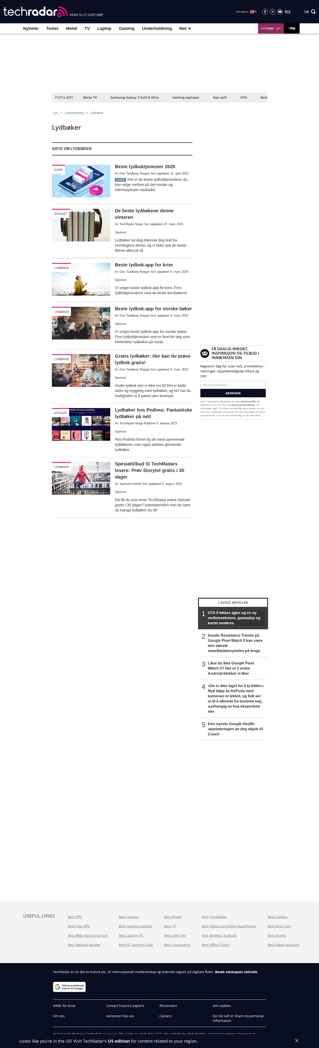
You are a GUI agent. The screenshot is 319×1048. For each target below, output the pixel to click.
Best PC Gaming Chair (136, 945)
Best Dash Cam (279, 926)
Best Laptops (129, 917)
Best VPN (75, 917)
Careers (166, 1016)
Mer (183, 28)
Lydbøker (96, 113)
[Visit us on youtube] (280, 11)
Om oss (59, 1016)
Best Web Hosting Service (88, 935)
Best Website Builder (84, 945)
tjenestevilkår (249, 401)
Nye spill (220, 97)
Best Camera (277, 917)
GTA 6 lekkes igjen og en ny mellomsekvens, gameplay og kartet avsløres (234, 618)
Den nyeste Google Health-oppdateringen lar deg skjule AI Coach (235, 729)
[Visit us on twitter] (272, 11)
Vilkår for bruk (64, 1005)
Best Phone (173, 917)
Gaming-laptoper (185, 97)
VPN (243, 97)
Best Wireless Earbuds (219, 935)
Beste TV (90, 97)
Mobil (71, 28)
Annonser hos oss (120, 1016)
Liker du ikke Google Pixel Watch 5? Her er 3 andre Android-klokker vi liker (231, 668)
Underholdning (157, 28)
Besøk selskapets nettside (236, 972)
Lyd (55, 113)
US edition (119, 1041)
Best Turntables (214, 917)
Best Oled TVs (175, 935)
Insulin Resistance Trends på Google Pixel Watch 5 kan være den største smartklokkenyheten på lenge (235, 643)
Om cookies (222, 1005)
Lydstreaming (74, 113)
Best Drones (277, 935)
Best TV (170, 926)
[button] (310, 11)
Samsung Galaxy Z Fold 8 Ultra (134, 97)
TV (87, 28)
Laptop (104, 28)
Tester (52, 28)
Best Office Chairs (216, 945)
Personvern (168, 1005)
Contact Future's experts (125, 1005)
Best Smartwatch (177, 945)
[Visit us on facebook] (265, 11)
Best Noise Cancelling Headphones (229, 926)
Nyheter (31, 28)
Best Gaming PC (131, 935)
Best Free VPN (79, 926)
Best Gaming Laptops (135, 926)
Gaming (127, 28)
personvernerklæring (243, 404)
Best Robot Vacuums (284, 945)
